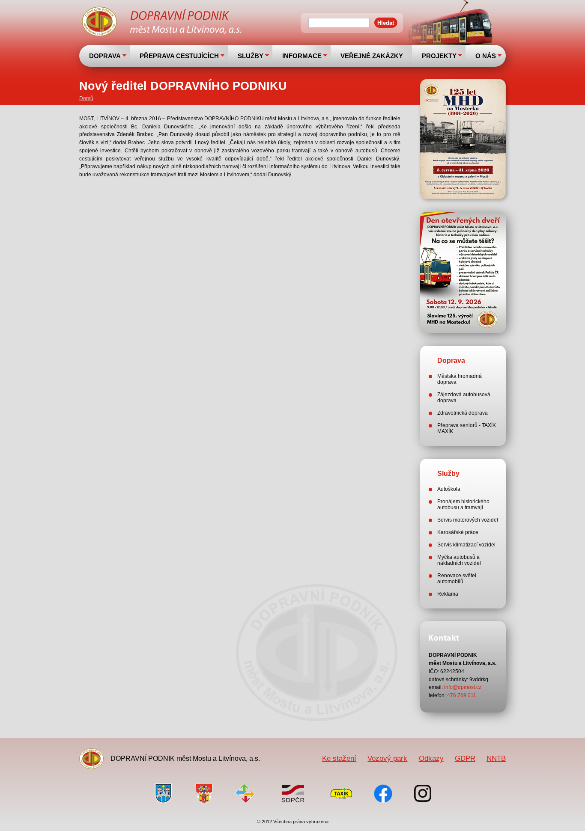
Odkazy (431, 758)
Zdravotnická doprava (462, 413)
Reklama (447, 594)
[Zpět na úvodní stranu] (162, 22)
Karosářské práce (457, 532)
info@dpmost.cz (462, 687)
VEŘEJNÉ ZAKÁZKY (371, 55)
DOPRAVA (105, 55)
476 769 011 (461, 695)
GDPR (465, 758)
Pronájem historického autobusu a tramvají (463, 504)
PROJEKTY (439, 55)
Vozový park (387, 758)
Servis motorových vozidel (467, 520)
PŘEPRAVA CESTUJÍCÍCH (179, 55)
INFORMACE (302, 55)
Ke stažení (339, 758)
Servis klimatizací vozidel (466, 545)
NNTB (496, 758)
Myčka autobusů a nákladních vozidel (459, 560)
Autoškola (448, 489)
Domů (86, 98)
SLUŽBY (250, 55)
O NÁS (485, 55)
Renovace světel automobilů (456, 579)
